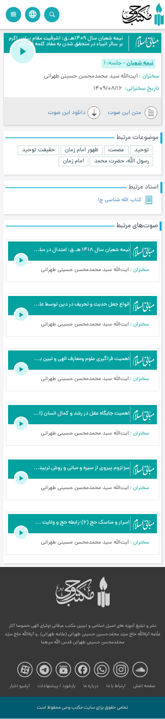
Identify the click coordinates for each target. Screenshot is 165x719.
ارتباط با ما (115, 686)
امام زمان (73, 161)
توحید (141, 150)
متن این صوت (125, 113)
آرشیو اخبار (20, 686)
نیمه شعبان (140, 63)
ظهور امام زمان (81, 150)
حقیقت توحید (38, 150)
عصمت (116, 150)
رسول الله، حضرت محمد (121, 161)
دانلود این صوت (67, 113)
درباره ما (91, 686)
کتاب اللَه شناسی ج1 (120, 200)
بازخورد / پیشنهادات (57, 686)
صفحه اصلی (144, 686)
